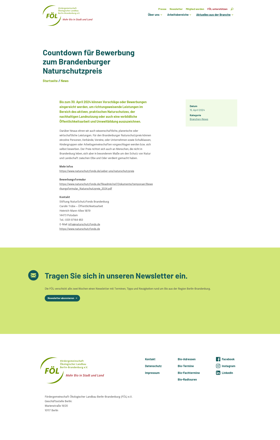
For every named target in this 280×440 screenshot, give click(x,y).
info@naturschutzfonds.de (84, 224)
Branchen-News (199, 119)
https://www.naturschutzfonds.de (79, 229)
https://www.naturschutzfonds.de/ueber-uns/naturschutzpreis (96, 171)
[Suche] (232, 8)
